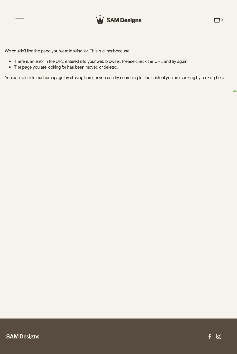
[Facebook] (210, 336)
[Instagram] (218, 336)
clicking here (81, 77)
